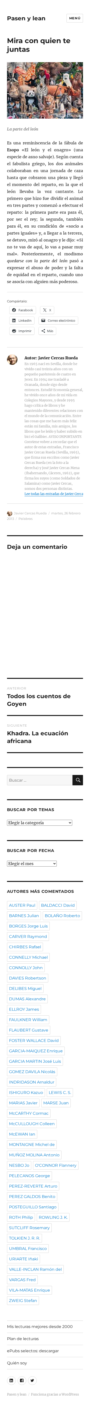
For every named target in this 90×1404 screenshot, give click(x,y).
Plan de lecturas (23, 1338)
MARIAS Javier (23, 1103)
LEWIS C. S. (60, 1092)
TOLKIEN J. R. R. (24, 1238)
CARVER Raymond (28, 936)
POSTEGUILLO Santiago (32, 1207)
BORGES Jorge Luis (28, 926)
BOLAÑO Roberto (62, 915)
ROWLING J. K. (53, 1217)
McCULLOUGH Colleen (32, 1123)
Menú (74, 18)
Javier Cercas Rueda (30, 513)
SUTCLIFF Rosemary (29, 1227)
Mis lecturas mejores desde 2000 (40, 1326)
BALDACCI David (58, 905)
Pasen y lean (26, 18)
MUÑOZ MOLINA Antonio (34, 1155)
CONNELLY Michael (28, 957)
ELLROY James (24, 1009)
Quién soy (17, 1363)
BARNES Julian (24, 915)
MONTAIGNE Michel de (32, 1144)
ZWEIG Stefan (23, 1300)
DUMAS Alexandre (27, 999)
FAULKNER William (28, 1019)
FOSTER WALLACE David (34, 1040)
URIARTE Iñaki (23, 1259)
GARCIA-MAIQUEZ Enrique (36, 1051)
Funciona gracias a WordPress (55, 1394)
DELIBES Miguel (25, 988)
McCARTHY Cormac (28, 1113)
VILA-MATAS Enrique (29, 1290)
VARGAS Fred (22, 1279)
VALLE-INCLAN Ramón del (35, 1269)
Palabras (25, 519)
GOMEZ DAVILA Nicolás (32, 1071)
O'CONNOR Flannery (55, 1165)
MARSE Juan (56, 1103)
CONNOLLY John (26, 967)
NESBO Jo (19, 1165)
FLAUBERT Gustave (28, 1030)
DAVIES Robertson (27, 978)
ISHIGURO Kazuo (26, 1092)
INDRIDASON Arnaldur (31, 1082)
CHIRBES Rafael (25, 947)
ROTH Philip (21, 1217)
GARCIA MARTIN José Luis (35, 1061)
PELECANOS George (29, 1175)
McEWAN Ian (22, 1134)
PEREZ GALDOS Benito (32, 1196)
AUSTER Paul (22, 905)
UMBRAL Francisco (28, 1248)
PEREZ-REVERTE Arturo (33, 1186)
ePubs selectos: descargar (33, 1351)
